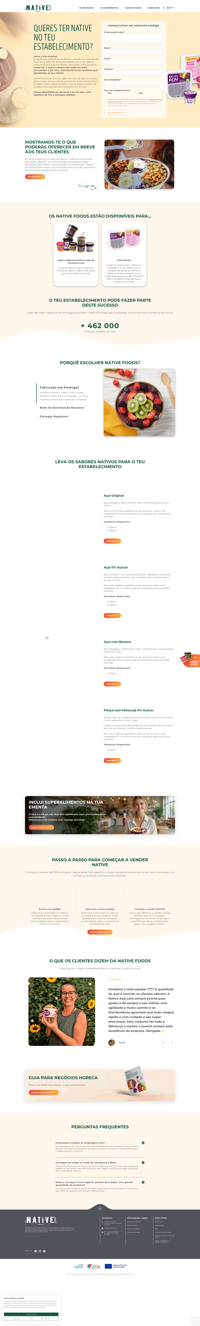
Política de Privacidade (134, 1222)
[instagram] (40, 1251)
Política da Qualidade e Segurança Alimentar (162, 1241)
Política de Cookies (132, 1225)
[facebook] (35, 1251)
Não (140, 93)
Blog (156, 1229)
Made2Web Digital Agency (125, 1274)
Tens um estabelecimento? (117, 90)
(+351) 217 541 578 (110, 1222)
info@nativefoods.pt (110, 1228)
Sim (110, 93)
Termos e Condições (133, 1229)
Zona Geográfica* (112, 80)
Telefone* (108, 69)
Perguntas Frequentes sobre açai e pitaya (165, 1236)
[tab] (66, 393)
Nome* (107, 48)
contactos (153, 8)
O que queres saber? (114, 32)
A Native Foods (159, 1225)
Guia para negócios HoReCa (163, 1232)
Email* (107, 58)
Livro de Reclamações (133, 1232)
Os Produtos (158, 1222)
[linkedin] (44, 1251)
